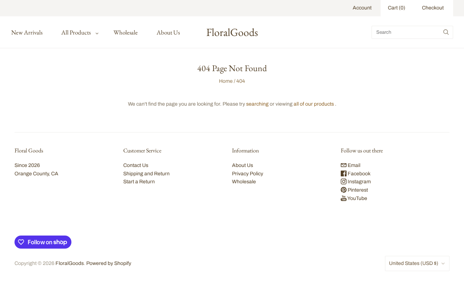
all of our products (314, 104)
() (396, 8)
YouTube (357, 198)
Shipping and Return (146, 173)
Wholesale (125, 32)
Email (353, 165)
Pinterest (357, 190)
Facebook (358, 173)
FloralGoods (69, 263)
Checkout (433, 8)
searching (257, 104)
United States (413, 263)
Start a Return (139, 181)
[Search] (446, 32)
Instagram (359, 181)
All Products (76, 32)
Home (226, 81)
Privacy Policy (247, 173)
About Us (168, 32)
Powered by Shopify (108, 263)
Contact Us (135, 165)
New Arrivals (26, 32)
